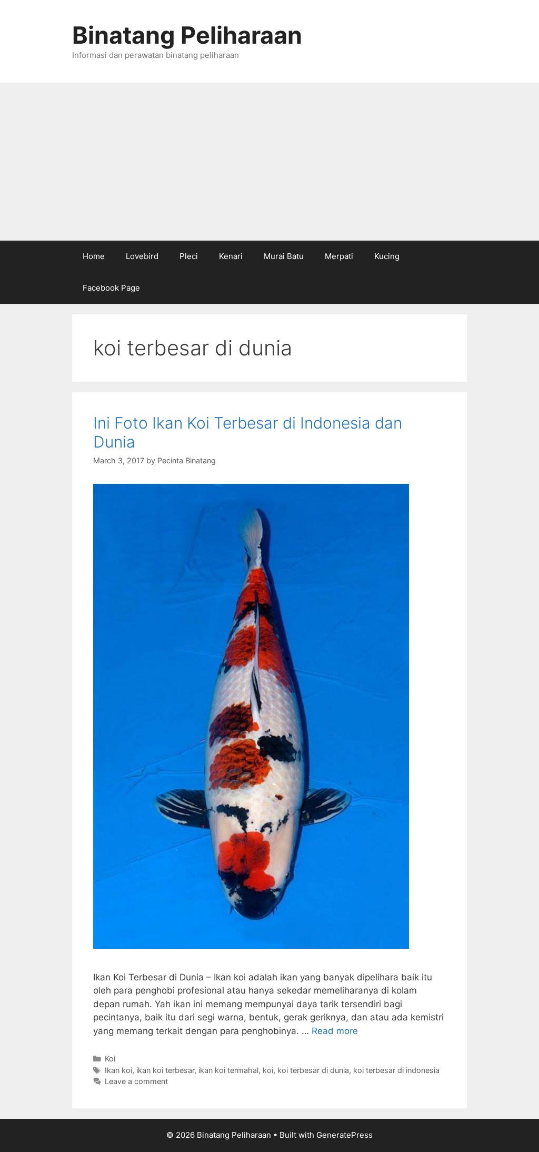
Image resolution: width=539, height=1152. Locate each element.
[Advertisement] (269, 161)
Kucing (387, 256)
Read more (335, 1031)
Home (94, 256)
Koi (110, 1058)
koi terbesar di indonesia (396, 1070)
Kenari (231, 256)
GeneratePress (344, 1135)
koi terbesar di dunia (313, 1070)
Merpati (339, 256)
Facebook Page (111, 288)
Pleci (188, 256)
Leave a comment (136, 1081)
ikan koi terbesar (165, 1070)
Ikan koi (118, 1070)
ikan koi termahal (228, 1070)
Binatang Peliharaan (187, 35)
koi (268, 1070)
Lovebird (142, 256)
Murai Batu (284, 256)
